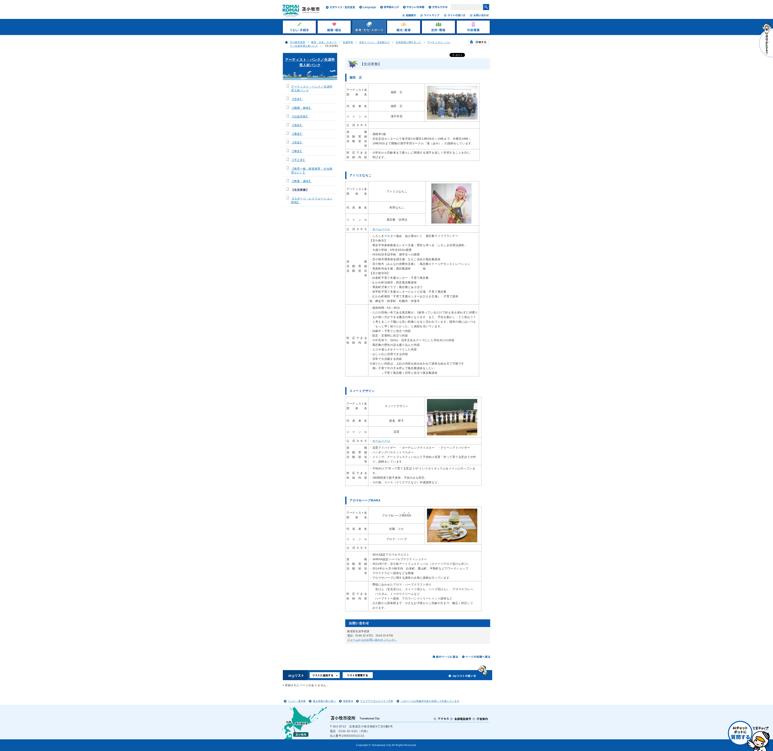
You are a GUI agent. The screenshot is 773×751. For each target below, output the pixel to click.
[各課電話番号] (460, 718)
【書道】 (297, 133)
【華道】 (297, 151)
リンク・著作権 (297, 701)
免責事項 (348, 701)
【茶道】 (297, 142)
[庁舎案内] (480, 718)
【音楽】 (297, 99)
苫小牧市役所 (297, 42)
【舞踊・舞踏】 (301, 107)
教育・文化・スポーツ (324, 42)
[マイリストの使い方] (462, 677)
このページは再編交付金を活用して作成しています (430, 701)
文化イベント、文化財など (374, 42)
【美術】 (297, 125)
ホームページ (381, 229)
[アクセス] (441, 718)
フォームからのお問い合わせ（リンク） (372, 639)
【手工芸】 (298, 160)
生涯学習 (348, 42)
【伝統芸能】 (300, 116)
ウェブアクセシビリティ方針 (376, 701)
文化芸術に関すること (408, 42)
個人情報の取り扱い (324, 701)
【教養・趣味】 (301, 181)
